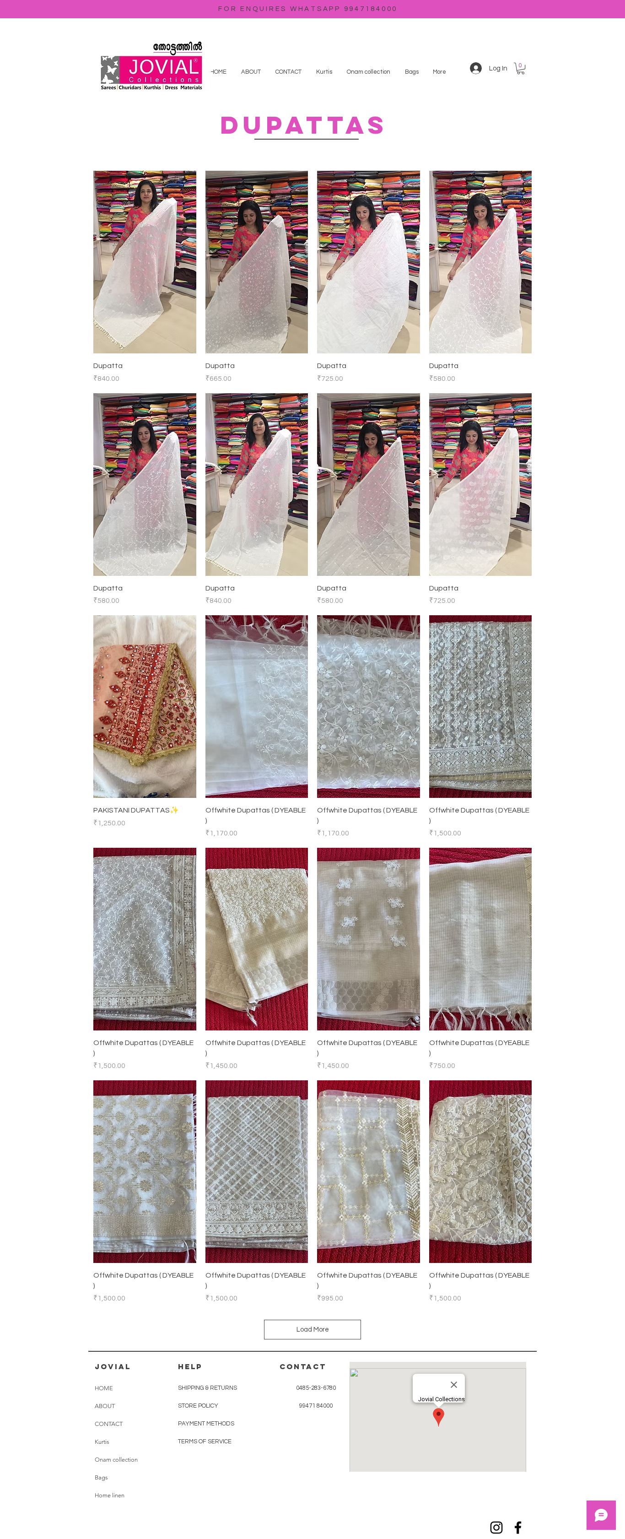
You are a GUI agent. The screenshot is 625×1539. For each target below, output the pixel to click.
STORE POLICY (199, 1406)
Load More (312, 1329)
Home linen (109, 1495)
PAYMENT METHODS (206, 1423)
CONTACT (109, 1423)
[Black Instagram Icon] (496, 1527)
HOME (104, 1388)
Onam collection (116, 1459)
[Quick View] (144, 262)
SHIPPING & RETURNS (207, 1388)
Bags (101, 1477)
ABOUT (105, 1406)
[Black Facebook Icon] (518, 1527)
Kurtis (102, 1441)
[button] (521, 68)
